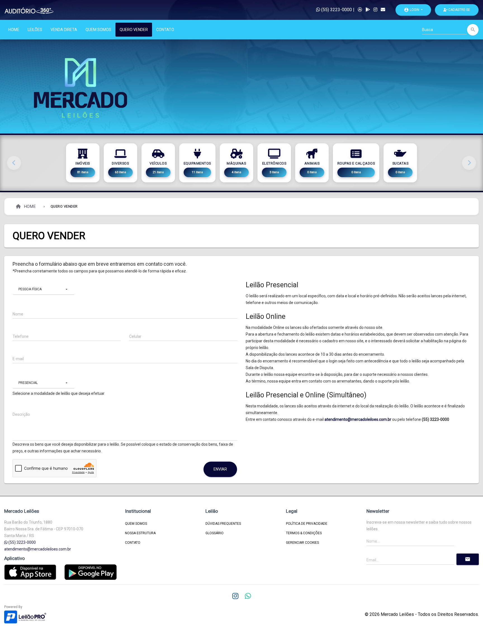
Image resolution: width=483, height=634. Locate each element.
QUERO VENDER (134, 29)
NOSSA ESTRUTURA (140, 533)
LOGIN (412, 9)
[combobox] (43, 289)
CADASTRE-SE (459, 10)
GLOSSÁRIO (214, 533)
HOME (13, 29)
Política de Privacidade (306, 524)
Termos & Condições (304, 533)
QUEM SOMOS (98, 29)
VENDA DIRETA (64, 29)
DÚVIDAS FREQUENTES (223, 524)
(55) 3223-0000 (336, 9)
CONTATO (165, 29)
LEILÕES (35, 29)
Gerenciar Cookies (302, 543)
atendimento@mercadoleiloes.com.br (358, 419)
